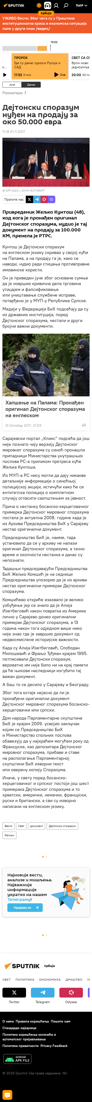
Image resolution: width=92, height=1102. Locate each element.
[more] (84, 425)
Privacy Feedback (53, 1046)
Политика (24, 979)
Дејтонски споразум (62, 826)
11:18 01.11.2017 (13, 131)
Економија (50, 979)
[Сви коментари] (7, 1095)
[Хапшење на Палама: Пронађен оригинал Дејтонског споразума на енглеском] (46, 365)
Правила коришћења (32, 1021)
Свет (21, 826)
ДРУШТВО (74, 979)
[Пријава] (56, 5)
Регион (9, 835)
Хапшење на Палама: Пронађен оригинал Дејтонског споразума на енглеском (45, 408)
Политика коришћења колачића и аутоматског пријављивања (29, 1036)
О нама (8, 1021)
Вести (8, 826)
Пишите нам (60, 1021)
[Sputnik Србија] (14, 7)
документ (36, 826)
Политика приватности (20, 1046)
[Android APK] (17, 1059)
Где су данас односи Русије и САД (37, 65)
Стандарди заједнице (19, 1028)
